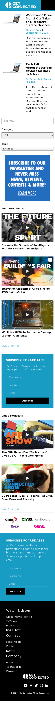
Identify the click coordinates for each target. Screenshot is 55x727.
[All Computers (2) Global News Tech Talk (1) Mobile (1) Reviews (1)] (27, 135)
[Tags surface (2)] (27, 149)
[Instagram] (41, 685)
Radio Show (13, 630)
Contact (11, 646)
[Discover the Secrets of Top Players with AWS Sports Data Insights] (27, 227)
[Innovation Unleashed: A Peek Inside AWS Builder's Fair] (27, 271)
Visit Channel (10, 345)
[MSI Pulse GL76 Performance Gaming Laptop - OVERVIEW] (27, 314)
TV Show (11, 621)
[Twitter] (36, 685)
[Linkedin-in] (46, 685)
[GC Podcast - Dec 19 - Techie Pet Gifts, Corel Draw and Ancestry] (27, 478)
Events (10, 650)
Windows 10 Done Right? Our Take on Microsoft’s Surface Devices (39, 20)
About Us (12, 662)
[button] (52, 5)
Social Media (13, 641)
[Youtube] (25, 685)
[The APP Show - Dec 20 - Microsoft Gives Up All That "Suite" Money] (27, 434)
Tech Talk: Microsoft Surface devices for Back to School (39, 69)
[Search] (27, 121)
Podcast (11, 625)
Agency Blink (14, 666)
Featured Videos (13, 208)
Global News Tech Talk (20, 616)
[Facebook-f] (31, 685)
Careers (10, 671)
